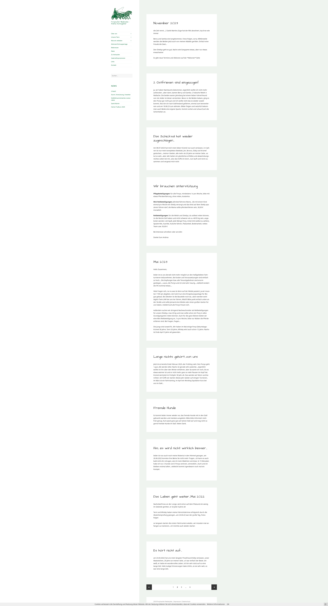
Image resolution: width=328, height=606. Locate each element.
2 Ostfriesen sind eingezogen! (175, 82)
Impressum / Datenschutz (181, 601)
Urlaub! (113, 91)
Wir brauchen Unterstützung (175, 186)
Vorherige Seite (149, 587)
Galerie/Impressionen (118, 58)
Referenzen (115, 48)
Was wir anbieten (116, 41)
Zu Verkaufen (115, 55)
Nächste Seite (214, 587)
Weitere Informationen (216, 604)
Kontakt (113, 65)
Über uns (114, 34)
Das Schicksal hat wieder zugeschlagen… (173, 138)
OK (228, 604)
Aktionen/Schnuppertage (119, 44)
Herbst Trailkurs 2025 (118, 107)
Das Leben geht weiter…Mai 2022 (179, 496)
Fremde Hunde (164, 408)
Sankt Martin (115, 103)
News (113, 51)
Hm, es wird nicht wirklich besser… (180, 448)
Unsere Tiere (115, 37)
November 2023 (165, 23)
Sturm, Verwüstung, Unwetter (121, 95)
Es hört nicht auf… (167, 550)
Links (112, 62)
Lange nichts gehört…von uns (175, 356)
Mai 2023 (160, 262)
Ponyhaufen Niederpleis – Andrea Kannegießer (120, 23)
